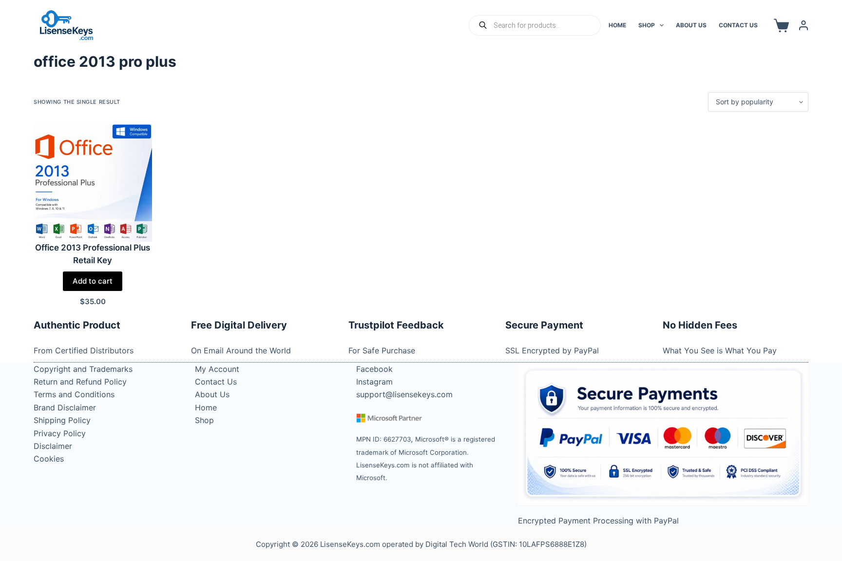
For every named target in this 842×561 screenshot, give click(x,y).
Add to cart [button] (93, 281)
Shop (646, 25)
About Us (691, 25)
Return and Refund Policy (80, 382)
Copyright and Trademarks (83, 369)
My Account (217, 369)
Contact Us (738, 25)
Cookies (49, 459)
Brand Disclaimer (65, 407)
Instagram (374, 382)
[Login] (803, 25)
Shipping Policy (62, 420)
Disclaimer (53, 446)
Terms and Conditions (74, 394)
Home (617, 25)
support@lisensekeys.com (404, 394)
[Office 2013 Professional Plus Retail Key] (93, 183)
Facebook (374, 369)
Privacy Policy (60, 433)
